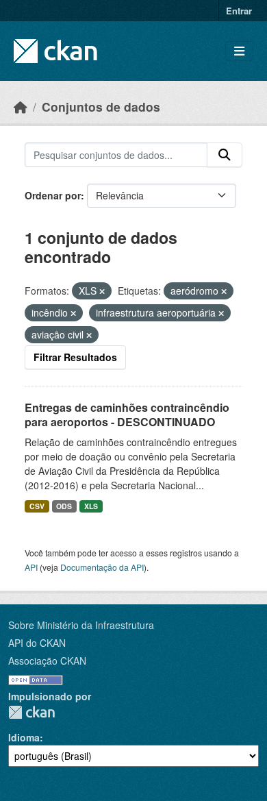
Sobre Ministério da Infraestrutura (81, 625)
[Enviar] (224, 155)
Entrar (239, 10)
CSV (36, 506)
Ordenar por (53, 195)
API (31, 567)
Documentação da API (102, 567)
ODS (64, 506)
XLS (91, 506)
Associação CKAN (47, 660)
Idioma (24, 737)
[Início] (20, 106)
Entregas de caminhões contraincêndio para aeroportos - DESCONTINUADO (127, 414)
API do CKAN (37, 643)
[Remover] (102, 291)
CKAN (31, 712)
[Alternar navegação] (239, 51)
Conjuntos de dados (101, 106)
